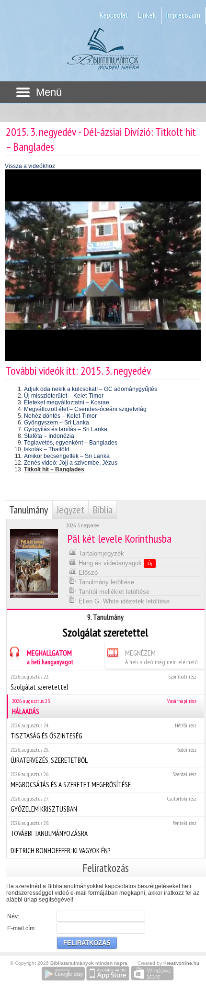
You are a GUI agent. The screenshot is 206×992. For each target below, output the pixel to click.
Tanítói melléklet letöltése (113, 591)
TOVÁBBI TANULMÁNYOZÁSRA (103, 828)
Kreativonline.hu (181, 963)
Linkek (147, 15)
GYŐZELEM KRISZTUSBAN (103, 804)
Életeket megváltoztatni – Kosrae (66, 402)
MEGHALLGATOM (50, 657)
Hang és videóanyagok (114, 563)
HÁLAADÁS (104, 706)
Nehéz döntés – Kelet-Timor (60, 415)
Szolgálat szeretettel (103, 682)
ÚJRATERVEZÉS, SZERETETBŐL (103, 755)
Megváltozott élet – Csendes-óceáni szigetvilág (85, 409)
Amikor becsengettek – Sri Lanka (67, 456)
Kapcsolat (114, 15)
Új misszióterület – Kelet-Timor (63, 395)
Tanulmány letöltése (105, 582)
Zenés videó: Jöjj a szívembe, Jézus (70, 462)
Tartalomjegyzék (100, 553)
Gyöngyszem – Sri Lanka (56, 422)
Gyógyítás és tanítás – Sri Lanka (65, 429)
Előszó (87, 572)
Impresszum (183, 15)
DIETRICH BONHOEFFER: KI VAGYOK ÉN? (60, 850)
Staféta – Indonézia (49, 436)
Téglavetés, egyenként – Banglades (70, 442)
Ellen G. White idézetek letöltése (123, 601)
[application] (103, 265)
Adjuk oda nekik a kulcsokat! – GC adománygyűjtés (90, 389)
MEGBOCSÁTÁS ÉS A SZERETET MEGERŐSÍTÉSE (103, 779)
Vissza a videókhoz (30, 166)
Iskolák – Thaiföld (46, 449)
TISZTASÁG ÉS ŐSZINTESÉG (103, 731)
